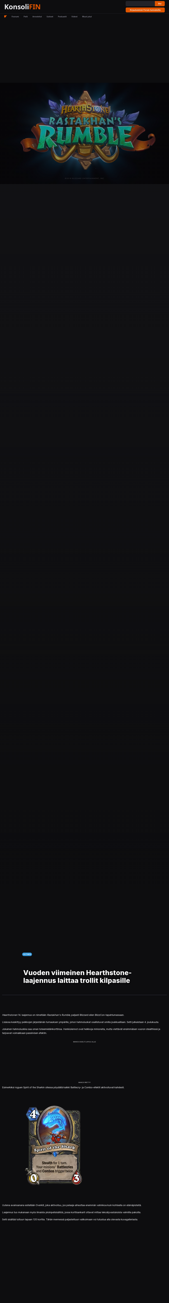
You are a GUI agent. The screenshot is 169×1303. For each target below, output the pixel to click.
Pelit (26, 16)
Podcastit (62, 16)
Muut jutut (87, 16)
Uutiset (50, 16)
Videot (74, 16)
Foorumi (15, 16)
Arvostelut (37, 16)
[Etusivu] (29, 7)
